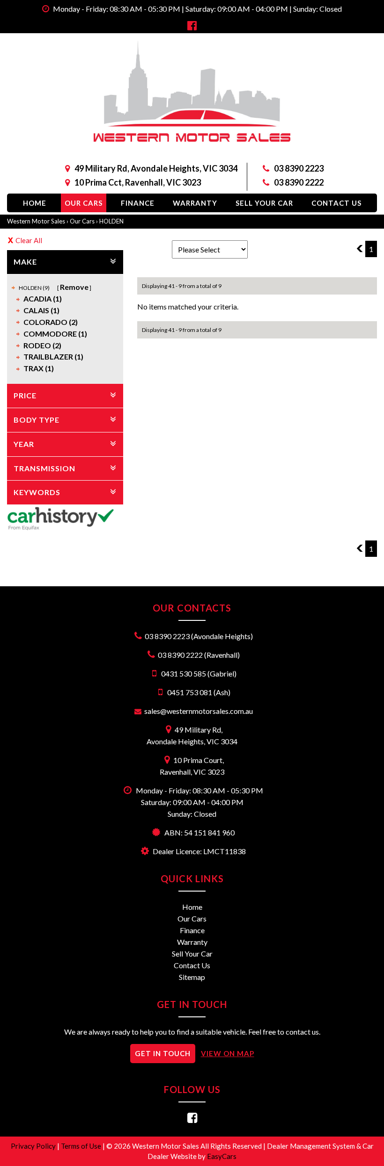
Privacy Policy (34, 1146)
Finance (138, 203)
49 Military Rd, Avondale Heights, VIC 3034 (155, 168)
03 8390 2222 (299, 182)
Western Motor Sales (36, 221)
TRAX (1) (38, 368)
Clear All (28, 240)
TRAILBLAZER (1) (53, 356)
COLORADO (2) (50, 321)
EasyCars (221, 1156)
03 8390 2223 (299, 168)
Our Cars (84, 203)
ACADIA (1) (42, 298)
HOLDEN (111, 221)
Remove (74, 286)
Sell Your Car (264, 203)
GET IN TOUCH (163, 1053)
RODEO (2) (42, 345)
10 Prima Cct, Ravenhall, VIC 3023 (137, 182)
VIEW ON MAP (227, 1053)
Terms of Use (82, 1146)
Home (34, 203)
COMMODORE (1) (55, 333)
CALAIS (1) (41, 310)
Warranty (195, 203)
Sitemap (192, 976)
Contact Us (336, 203)
